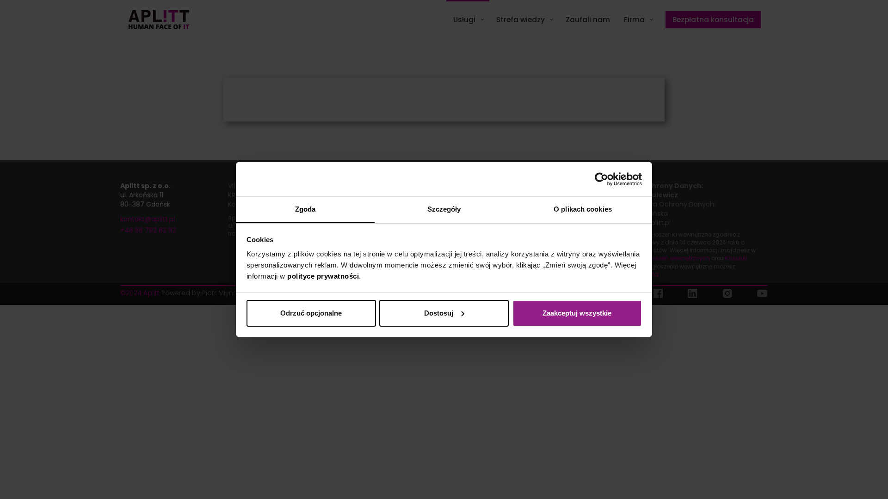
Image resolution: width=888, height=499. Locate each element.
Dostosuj (438, 313)
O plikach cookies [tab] (583, 209)
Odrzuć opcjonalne (311, 313)
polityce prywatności (323, 276)
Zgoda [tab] (305, 209)
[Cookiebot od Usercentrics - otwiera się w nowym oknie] (601, 179)
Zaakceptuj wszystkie (577, 313)
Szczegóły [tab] (444, 209)
